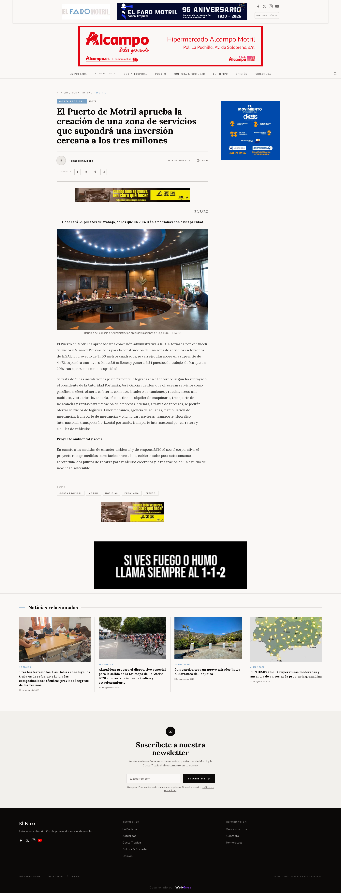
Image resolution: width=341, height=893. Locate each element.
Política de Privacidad (30, 876)
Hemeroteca (234, 842)
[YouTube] (277, 6)
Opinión (241, 74)
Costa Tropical (136, 74)
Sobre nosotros (236, 829)
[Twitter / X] (86, 172)
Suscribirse (197, 778)
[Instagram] (271, 6)
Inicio (64, 92)
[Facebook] (258, 6)
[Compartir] (95, 172)
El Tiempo (220, 74)
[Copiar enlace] (103, 172)
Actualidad (104, 73)
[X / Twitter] (264, 6)
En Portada (78, 74)
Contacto (232, 836)
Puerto (160, 74)
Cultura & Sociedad (189, 74)
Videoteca (263, 74)
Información (265, 15)
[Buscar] (335, 73)
